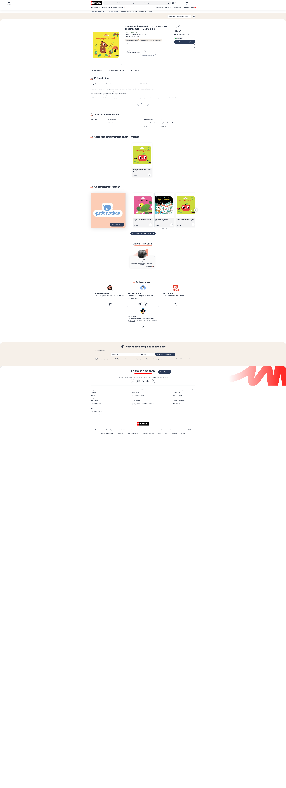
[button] (106, 44)
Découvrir (149, 266)
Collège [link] (92, 398)
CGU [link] (159, 433)
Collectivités (176, 392)
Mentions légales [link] (110, 429)
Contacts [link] (174, 433)
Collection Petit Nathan (132, 40)
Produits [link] (183, 433)
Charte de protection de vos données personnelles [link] (143, 429)
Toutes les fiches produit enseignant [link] (100, 414)
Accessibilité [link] (188, 429)
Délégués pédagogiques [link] (107, 433)
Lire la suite (142, 104)
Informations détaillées (118, 70)
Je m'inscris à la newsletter (164, 354)
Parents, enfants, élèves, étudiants (141, 390)
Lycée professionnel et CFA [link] (97, 406)
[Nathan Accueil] (96, 3)
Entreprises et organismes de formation (183, 390)
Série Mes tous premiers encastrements (150, 40)
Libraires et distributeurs (179, 398)
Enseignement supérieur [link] (96, 411)
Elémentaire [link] (93, 395)
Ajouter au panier (183, 42)
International (176, 403)
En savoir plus (129, 362)
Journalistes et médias (179, 400)
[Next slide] (195, 210)
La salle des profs (189, 7)
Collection (136, 70)
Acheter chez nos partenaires (185, 46)
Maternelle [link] (93, 392)
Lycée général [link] (94, 400)
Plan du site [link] (98, 429)
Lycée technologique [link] (96, 403)
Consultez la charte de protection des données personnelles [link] (146, 362)
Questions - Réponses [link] (148, 433)
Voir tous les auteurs (130, 46)
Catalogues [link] (120, 433)
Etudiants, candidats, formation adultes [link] (141, 398)
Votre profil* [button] (115, 354)
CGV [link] (166, 433)
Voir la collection (116, 224)
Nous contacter (177, 7)
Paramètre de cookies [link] (166, 429)
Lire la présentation (147, 55)
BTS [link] (92, 408)
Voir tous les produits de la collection (142, 233)
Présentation (98, 70)
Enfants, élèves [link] (135, 392)
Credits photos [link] (122, 429)
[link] (110, 304)
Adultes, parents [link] (136, 400)
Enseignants (94, 390)
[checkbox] (96, 359)
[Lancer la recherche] (168, 3)
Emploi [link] (178, 429)
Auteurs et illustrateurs (179, 395)
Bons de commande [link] (133, 433)
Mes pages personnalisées (163, 7)
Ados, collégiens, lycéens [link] (138, 395)
